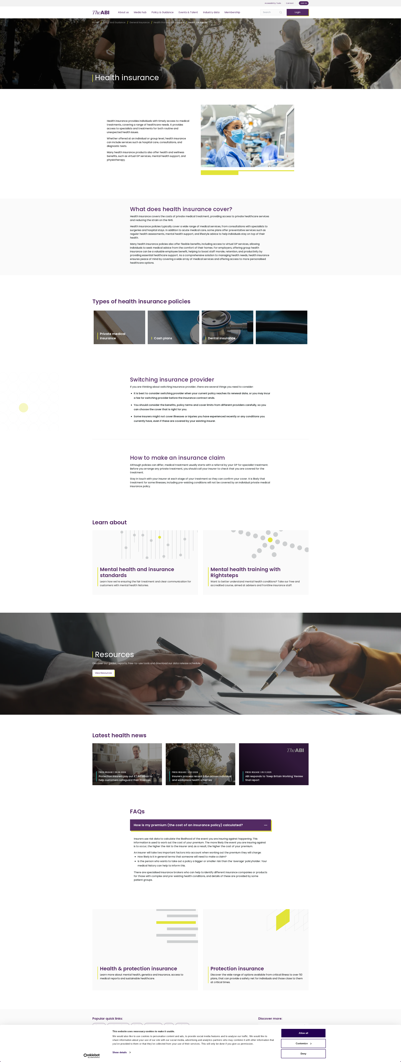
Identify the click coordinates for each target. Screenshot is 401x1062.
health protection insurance (169, 22)
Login (297, 12)
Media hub (140, 12)
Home (95, 22)
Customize (302, 1043)
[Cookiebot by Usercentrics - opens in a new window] (91, 1056)
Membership (232, 12)
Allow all (303, 1033)
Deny (303, 1053)
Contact (290, 3)
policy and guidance (114, 22)
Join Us (304, 3)
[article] (145, 949)
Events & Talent (188, 12)
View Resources (103, 673)
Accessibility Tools (273, 3)
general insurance (140, 22)
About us (123, 12)
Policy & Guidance (162, 12)
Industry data (211, 12)
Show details (119, 1052)
